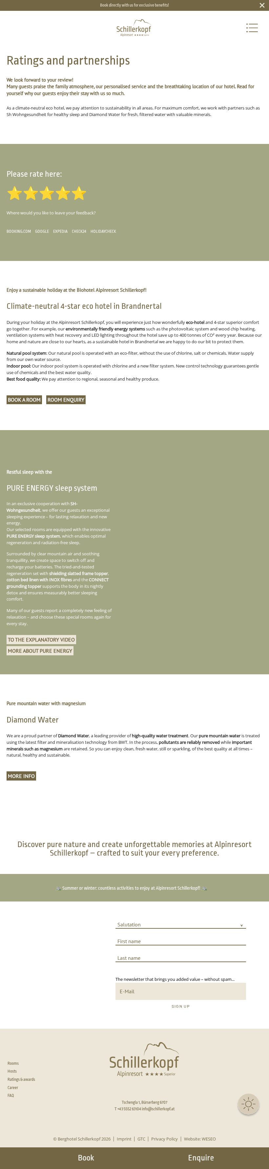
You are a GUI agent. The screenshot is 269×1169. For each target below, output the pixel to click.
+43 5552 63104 (129, 1109)
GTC (141, 1139)
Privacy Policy (164, 1139)
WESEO (209, 1139)
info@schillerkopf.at (158, 1109)
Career (13, 1087)
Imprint (124, 1139)
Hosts (12, 1071)
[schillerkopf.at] (133, 28)
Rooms (13, 1063)
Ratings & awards (21, 1079)
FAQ (11, 1095)
